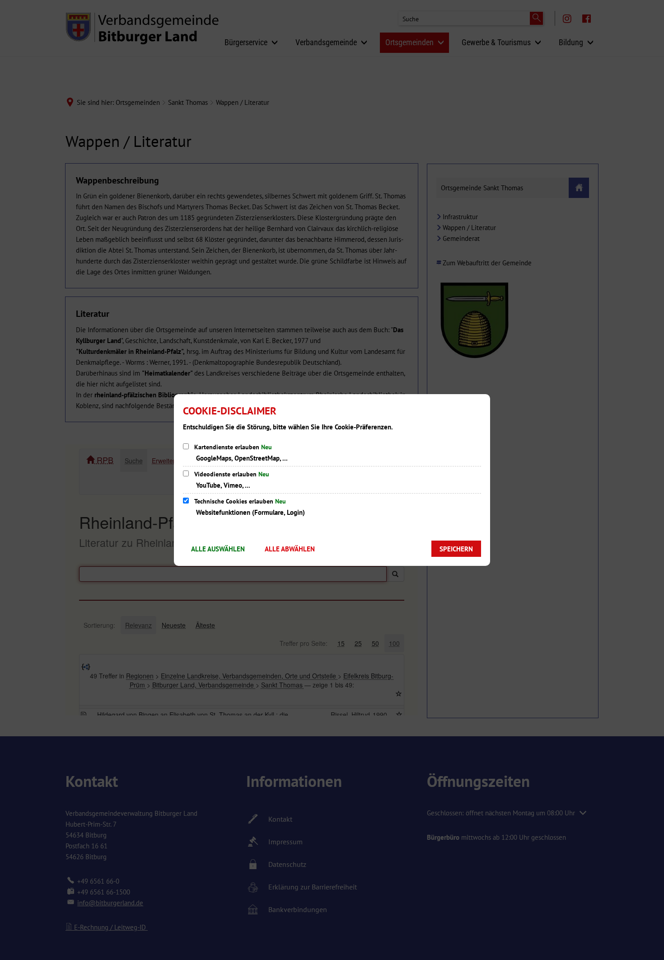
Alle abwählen (290, 549)
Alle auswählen (218, 549)
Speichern (456, 549)
